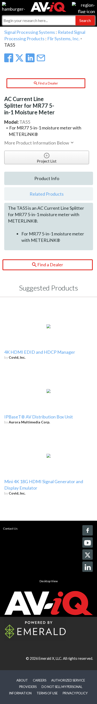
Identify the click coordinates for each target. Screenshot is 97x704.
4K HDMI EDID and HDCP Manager (39, 352)
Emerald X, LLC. (50, 658)
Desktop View (49, 581)
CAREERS (39, 680)
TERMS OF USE (47, 693)
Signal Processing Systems (29, 32)
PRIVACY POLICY (75, 693)
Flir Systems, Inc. (63, 38)
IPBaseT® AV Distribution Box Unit (38, 416)
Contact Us (10, 528)
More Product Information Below (37, 142)
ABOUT (22, 680)
